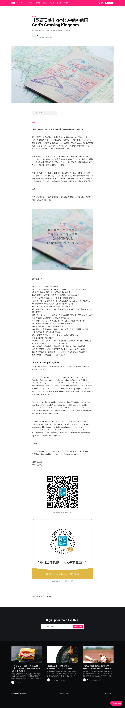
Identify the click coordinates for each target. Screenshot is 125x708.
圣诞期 (38, 3)
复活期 (59, 3)
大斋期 (52, 3)
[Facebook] (99, 3)
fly (37, 35)
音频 (33, 121)
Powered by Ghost (109, 693)
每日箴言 (34, 16)
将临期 (30, 3)
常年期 (66, 3)
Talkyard (49, 596)
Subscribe (109, 3)
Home (23, 3)
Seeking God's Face (16, 693)
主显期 (45, 3)
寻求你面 (62, 693)
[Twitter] (102, 3)
